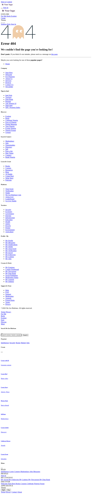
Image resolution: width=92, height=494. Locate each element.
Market (23, 343)
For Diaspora (10, 77)
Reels (7, 118)
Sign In (5, 8)
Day (8, 490)
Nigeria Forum (10, 130)
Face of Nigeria (10, 122)
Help (7, 290)
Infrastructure (10, 218)
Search (25, 335)
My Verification (10, 251)
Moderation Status (11, 277)
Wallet (7, 193)
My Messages (10, 243)
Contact (14, 492)
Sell (6, 149)
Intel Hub (8, 95)
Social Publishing (11, 275)
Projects (8, 83)
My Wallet (9, 247)
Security (8, 210)
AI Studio (8, 174)
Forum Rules (10, 300)
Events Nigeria (10, 128)
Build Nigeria (10, 157)
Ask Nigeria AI (10, 103)
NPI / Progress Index (12, 107)
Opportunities (10, 145)
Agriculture (9, 232)
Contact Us (9, 85)
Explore (8, 116)
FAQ (7, 292)
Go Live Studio (10, 201)
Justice (7, 224)
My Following (10, 255)
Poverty (8, 226)
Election (8, 216)
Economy (8, 212)
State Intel (8, 105)
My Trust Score (10, 249)
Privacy (8, 304)
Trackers (8, 97)
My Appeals (9, 279)
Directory (8, 147)
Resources (9, 170)
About (19, 492)
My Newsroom (10, 271)
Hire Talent (9, 153)
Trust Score (9, 189)
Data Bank (9, 99)
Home (7, 64)
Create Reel (9, 176)
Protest (7, 228)
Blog (7, 172)
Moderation (9, 296)
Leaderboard (9, 199)
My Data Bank (10, 273)
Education (9, 220)
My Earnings (10, 267)
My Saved (9, 253)
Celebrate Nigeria (11, 120)
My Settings (9, 281)
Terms (7, 302)
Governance (9, 214)
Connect (8, 155)
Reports (8, 101)
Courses (8, 168)
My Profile (9, 241)
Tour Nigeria (9, 126)
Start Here (9, 73)
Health (7, 222)
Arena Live (9, 197)
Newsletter (9, 87)
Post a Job (9, 151)
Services (8, 81)
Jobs (7, 143)
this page (54, 54)
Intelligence (5, 343)
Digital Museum (11, 124)
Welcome (8, 75)
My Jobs (8, 259)
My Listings (9, 257)
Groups (8, 132)
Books (7, 166)
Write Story (9, 178)
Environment (10, 230)
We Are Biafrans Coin (13, 195)
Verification (9, 191)
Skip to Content (6, 2)
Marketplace (9, 141)
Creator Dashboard (12, 269)
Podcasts (8, 180)
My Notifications (11, 245)
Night (3, 490)
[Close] (2, 333)
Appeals (8, 298)
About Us (8, 79)
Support (8, 294)
